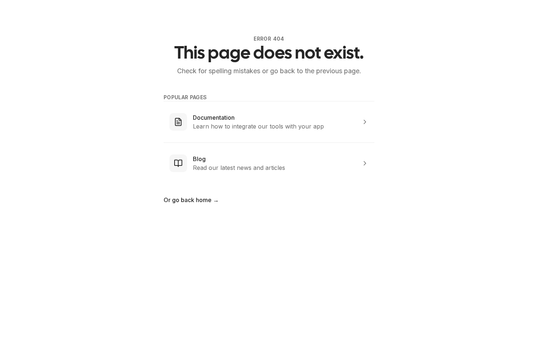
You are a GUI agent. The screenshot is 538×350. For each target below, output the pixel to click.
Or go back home (191, 200)
